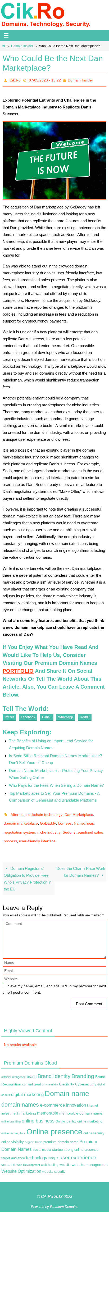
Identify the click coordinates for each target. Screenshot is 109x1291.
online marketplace (13, 1126)
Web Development (28, 1157)
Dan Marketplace (79, 812)
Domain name (67, 1086)
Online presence (54, 1124)
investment (9, 1106)
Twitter (9, 715)
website (65, 1157)
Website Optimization (21, 1164)
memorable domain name (80, 1106)
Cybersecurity (85, 1077)
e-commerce (52, 1097)
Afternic (17, 812)
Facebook (28, 715)
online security (93, 1126)
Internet (92, 1098)
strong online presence (81, 1142)
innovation (76, 1097)
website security (53, 1164)
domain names (20, 1097)
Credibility (66, 1077)
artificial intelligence (13, 1069)
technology (36, 1150)
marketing (27, 1106)
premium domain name (60, 1135)
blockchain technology (43, 812)
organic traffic (33, 1135)
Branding (82, 1069)
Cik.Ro (15, 80)
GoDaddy (48, 820)
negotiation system (19, 827)
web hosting (49, 1157)
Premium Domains (64, 1199)
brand (32, 1069)
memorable (47, 1105)
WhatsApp (65, 715)
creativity (52, 1077)
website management (90, 1157)
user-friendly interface (37, 835)
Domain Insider (22, 46)
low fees (65, 820)
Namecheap (84, 820)
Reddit (84, 715)
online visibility (12, 1135)
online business (38, 1113)
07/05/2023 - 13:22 (45, 80)
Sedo (67, 827)
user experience (78, 1150)
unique (53, 1151)
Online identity (66, 1114)
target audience (13, 1151)
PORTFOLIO (18, 669)
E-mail (46, 715)
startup (57, 1142)
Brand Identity (54, 1069)
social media (42, 1142)
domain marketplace (21, 820)
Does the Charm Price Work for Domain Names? (80, 864)
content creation (33, 1077)
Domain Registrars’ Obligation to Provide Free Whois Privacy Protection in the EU (27, 871)
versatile (8, 1157)
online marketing (89, 1114)
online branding (11, 1114)
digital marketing (27, 1087)
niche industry (49, 827)
